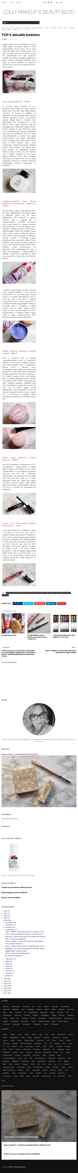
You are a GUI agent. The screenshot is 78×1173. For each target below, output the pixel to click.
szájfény (71, 27)
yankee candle (46, 1076)
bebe (23, 1037)
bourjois (65, 1037)
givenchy (59, 1046)
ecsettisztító (14, 1021)
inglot (68, 1049)
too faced (52, 1073)
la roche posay (7, 1055)
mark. (69, 1058)
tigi (45, 1073)
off (25, 1012)
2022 (5, 911)
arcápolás (61, 1009)
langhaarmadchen (38, 27)
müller (4, 1064)
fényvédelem (25, 1021)
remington (56, 1067)
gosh (4, 1049)
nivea (32, 1064)
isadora (15, 1052)
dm (13, 27)
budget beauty (33, 1012)
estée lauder (29, 1046)
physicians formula (8, 1067)
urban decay (6, 1076)
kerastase (38, 1052)
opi (55, 1064)
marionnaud (61, 1058)
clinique (68, 1040)
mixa (59, 1061)
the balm (38, 1073)
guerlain (18, 1049)
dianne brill (38, 1043)
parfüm (53, 27)
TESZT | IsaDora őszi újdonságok (17, 953)
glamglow (68, 1046)
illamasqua (61, 1049)
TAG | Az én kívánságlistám (15, 939)
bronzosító (70, 1009)
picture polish (21, 1067)
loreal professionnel (9, 1058)
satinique (20, 1070)
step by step (42, 1018)
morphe (66, 1061)
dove (64, 1043)
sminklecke (70, 1015)
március (8, 971)
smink (39, 1006)
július (7, 961)
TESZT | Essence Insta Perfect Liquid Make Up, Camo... (25, 946)
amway (12, 1034)
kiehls (56, 1052)
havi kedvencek (68, 1018)
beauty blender (14, 1037)
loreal (59, 1055)
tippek (12, 1018)
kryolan (68, 1052)
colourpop (6, 1043)
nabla (47, 27)
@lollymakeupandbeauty (10, 819)
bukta (53, 1021)
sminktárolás (54, 1024)
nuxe (38, 1064)
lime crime (36, 1055)
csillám (5, 1018)
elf (3, 1046)
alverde (5, 1034)
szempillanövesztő (43, 1021)
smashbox (6, 1073)
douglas (57, 1043)
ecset (23, 1009)
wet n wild (36, 1076)
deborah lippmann (26, 1043)
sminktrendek (26, 1024)
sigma (60, 1070)
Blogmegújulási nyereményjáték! (14, 892)
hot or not (6, 1024)
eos (8, 1046)
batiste (5, 1037)
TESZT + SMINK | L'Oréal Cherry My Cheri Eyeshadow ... (25, 941)
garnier (51, 1046)
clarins (61, 1040)
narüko (17, 1064)
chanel (19, 1040)
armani (19, 1034)
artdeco (27, 1034)
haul (67, 1012)
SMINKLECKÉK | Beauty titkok (16, 951)
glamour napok (62, 1021)
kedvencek (27, 27)
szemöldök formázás (55, 1018)
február (8, 973)
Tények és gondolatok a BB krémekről (17, 887)
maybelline (15, 1061)
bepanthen (38, 1037)
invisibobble (6, 1052)
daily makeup (45, 1015)
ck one (54, 1040)
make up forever (40, 1058)
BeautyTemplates (20, 1167)
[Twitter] (48, 2)
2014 (5, 986)
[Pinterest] (51, 2)
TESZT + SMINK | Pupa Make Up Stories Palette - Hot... (25, 932)
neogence (25, 1064)
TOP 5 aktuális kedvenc (13, 944)
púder (60, 27)
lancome (17, 1055)
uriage (15, 1076)
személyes (25, 1018)
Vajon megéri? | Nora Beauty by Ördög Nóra (20, 754)
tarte (31, 1073)
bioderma (47, 1037)
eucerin (38, 1046)
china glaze (40, 1040)
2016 (5, 981)
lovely (19, 1058)
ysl (54, 1076)
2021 (5, 913)
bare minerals (61, 1034)
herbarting (36, 1049)
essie (21, 1046)
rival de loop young (9, 1070)
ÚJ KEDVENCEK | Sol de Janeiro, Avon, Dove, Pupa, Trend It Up (37, 637)
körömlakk (26, 1006)
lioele (44, 1055)
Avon (34, 106)
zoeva (70, 1076)
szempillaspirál (6, 29)
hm (54, 1049)
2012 (5, 991)
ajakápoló (18, 1012)
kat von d (29, 1052)
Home (3, 27)
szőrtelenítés (37, 1024)
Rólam (11, 2)
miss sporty (52, 1061)
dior (45, 1043)
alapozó (39, 1009)
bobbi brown (56, 1037)
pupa (65, 27)
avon (8, 27)
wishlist (54, 1015)
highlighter (15, 1009)
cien (48, 1040)
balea (53, 1034)
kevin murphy (47, 1052)
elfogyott (33, 1018)
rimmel (71, 1067)
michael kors (25, 1061)
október (8, 927)
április (7, 968)
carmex (5, 1040)
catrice (12, 1040)
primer (52, 1012)
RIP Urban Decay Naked (13, 956)
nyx (44, 1064)
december (9, 922)
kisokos (46, 1024)
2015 (5, 983)
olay (49, 1064)
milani (33, 1061)
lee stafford (26, 1055)
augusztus (9, 959)
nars (10, 1064)
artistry (34, 1034)
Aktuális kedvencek (9, 635)
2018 (5, 920)
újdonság (6, 1006)
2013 (5, 988)
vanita (22, 1076)
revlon (64, 1067)
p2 (59, 1064)
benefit (30, 1037)
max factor (6, 1061)
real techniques (38, 1067)
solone (14, 1073)
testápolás (30, 1009)
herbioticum (46, 1049)
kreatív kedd (16, 1024)
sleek (66, 1070)
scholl (27, 1070)
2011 (5, 993)
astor (40, 1034)
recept (33, 1021)
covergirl (15, 1043)
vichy (28, 1076)
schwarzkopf (36, 1070)
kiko (62, 1052)
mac (31, 1058)
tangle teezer (23, 1073)
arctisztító (27, 1015)
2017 (5, 979)
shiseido (52, 1070)
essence (14, 1046)
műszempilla (43, 1012)
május (7, 966)
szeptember (10, 930)
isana (21, 1052)
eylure (44, 1046)
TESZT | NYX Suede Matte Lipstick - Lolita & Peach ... (24, 934)
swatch (54, 1009)
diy (18, 1018)
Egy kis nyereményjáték (11, 897)
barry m (70, 1034)
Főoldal (4, 2)
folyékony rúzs (7, 1015)
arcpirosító (54, 1006)
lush (25, 1058)
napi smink (6, 1009)
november (9, 925)
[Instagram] (45, 2)
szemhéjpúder (15, 1006)
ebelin (70, 1043)
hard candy (26, 1049)
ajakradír (5, 1021)
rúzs (33, 1006)
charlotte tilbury (29, 1040)
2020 (5, 916)
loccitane (51, 1055)
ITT (22, 487)
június (7, 964)
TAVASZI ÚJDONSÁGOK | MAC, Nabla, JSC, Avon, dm (64, 636)
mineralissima (42, 1061)
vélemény (35, 1015)
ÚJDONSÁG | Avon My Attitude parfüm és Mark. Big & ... (25, 948)
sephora (45, 1070)
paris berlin (66, 1064)
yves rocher (61, 1076)
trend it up (16, 29)
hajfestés (61, 1015)
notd (10, 1012)
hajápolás (19, 27)
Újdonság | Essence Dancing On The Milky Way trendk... (25, 936)
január (8, 976)
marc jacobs (51, 1058)
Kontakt (19, 2)
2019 (5, 918)
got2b (11, 1049)
